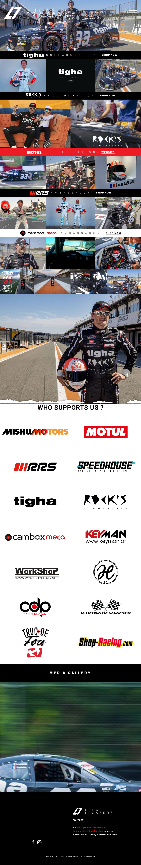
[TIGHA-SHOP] (70, 45)
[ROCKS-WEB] (70, 85)
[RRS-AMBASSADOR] (70, 182)
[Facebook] (33, 835)
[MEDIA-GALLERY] (70, 658)
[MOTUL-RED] (70, 142)
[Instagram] (39, 835)
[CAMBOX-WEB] (70, 222)
